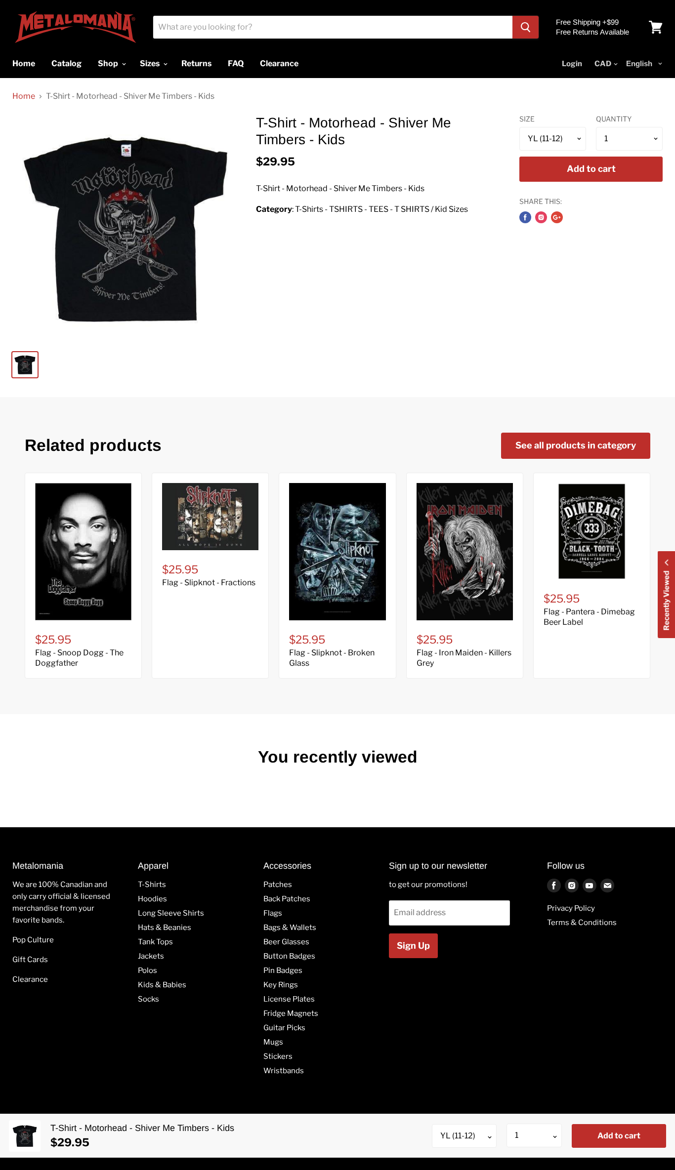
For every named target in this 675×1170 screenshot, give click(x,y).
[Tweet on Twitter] (541, 217)
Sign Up (413, 945)
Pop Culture (33, 939)
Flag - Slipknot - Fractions (208, 582)
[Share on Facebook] (525, 217)
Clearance (30, 979)
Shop (109, 63)
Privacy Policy (571, 908)
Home (23, 96)
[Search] (525, 27)
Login (572, 63)
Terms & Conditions (582, 922)
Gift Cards (30, 959)
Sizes (150, 63)
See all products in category (575, 445)
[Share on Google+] (557, 217)
